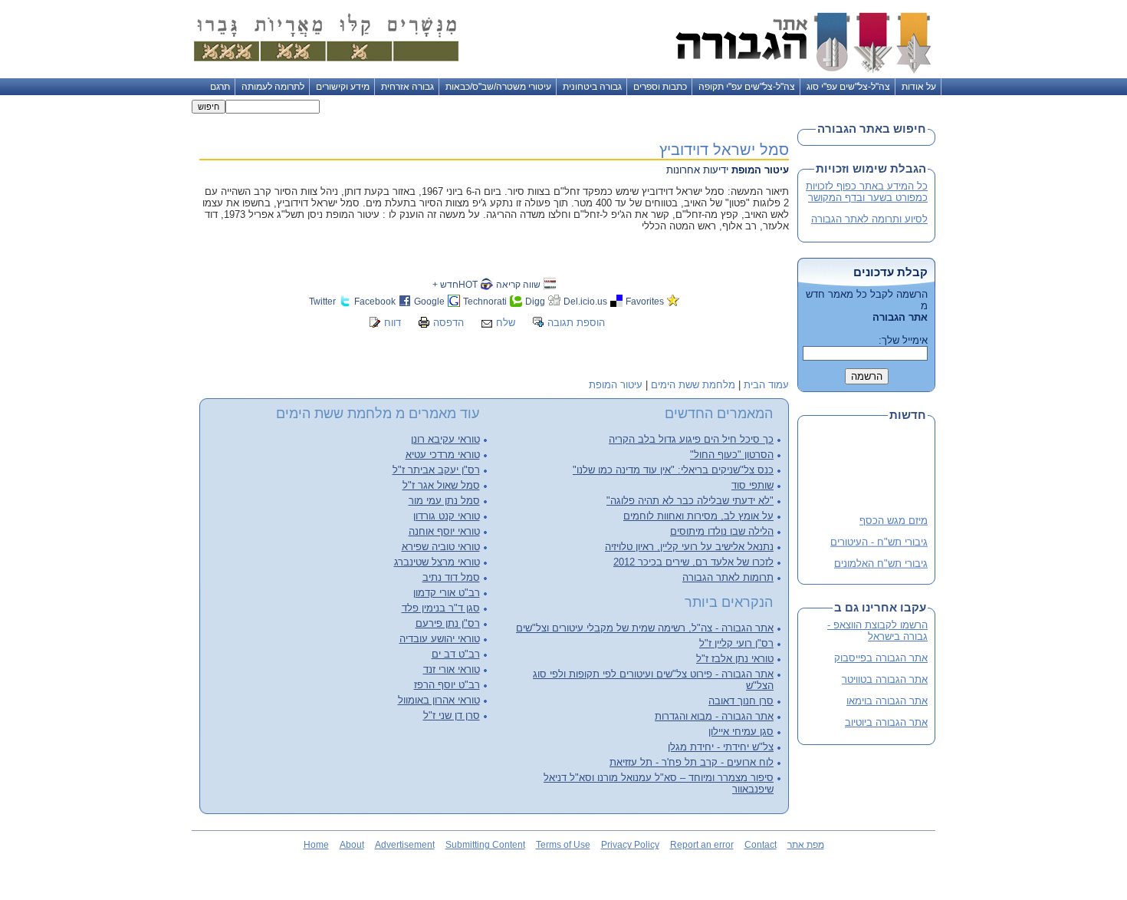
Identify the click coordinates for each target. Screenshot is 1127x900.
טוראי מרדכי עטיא (443, 454)
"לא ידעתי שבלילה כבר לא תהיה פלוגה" (690, 500)
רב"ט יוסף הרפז (447, 685)
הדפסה (448, 322)
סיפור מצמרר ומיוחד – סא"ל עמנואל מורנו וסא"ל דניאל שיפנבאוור (659, 783)
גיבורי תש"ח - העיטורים (879, 539)
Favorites (645, 301)
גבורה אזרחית (407, 86)
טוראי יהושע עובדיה (439, 639)
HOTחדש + (455, 284)
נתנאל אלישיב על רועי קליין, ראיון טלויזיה (689, 546)
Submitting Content (485, 844)
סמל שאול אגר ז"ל (441, 485)
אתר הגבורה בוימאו (887, 701)
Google (429, 301)
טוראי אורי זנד (451, 669)
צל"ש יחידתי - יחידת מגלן (721, 747)
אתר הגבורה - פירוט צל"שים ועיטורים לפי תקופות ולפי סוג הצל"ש (653, 679)
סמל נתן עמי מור (444, 500)
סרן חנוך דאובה (741, 701)
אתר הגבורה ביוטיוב (886, 722)
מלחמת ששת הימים (693, 385)
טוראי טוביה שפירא (441, 546)
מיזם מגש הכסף (893, 518)
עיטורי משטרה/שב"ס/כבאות (498, 86)
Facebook (375, 301)
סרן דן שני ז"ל (451, 715)
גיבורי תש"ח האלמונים (881, 560)
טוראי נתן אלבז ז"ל (735, 658)
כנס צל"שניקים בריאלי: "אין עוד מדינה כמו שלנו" (673, 470)
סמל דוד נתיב (451, 577)
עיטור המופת (615, 385)
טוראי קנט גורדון (446, 516)
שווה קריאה (518, 284)
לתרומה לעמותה (273, 86)
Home (316, 844)
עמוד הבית (766, 385)
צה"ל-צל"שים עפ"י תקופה (746, 86)
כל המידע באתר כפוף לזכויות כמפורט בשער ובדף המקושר (867, 191)
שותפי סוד (752, 485)
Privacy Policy (630, 844)
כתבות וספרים (660, 86)
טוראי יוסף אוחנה (444, 531)
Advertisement (405, 844)
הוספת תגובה (576, 322)
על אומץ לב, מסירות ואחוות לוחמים (698, 516)
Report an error (702, 844)
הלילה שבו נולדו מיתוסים (722, 531)
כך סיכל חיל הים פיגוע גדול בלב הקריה (691, 439)
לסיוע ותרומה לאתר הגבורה (869, 219)
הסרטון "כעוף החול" (732, 454)
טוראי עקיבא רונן (445, 439)
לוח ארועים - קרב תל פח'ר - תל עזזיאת (692, 762)
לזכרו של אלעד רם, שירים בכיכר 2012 (693, 562)
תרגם (220, 86)
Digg (535, 301)
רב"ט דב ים (456, 654)
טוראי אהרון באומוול (439, 700)
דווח (392, 322)
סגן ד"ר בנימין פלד (441, 608)
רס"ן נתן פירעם (448, 623)
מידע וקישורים (343, 86)
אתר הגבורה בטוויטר (885, 679)
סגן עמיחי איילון (741, 731)
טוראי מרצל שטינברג (437, 562)
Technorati (485, 301)
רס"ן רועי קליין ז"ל (736, 643)
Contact (760, 844)
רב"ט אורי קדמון (446, 592)
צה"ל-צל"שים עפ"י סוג (848, 86)
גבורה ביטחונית (592, 86)
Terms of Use (563, 844)
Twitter (322, 301)
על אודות (919, 86)
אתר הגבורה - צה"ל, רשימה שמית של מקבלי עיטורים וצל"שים (645, 628)
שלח (505, 322)
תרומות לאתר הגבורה (728, 577)
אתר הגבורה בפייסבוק (881, 658)
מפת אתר (805, 844)
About (352, 844)
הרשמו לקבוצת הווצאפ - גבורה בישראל (877, 630)
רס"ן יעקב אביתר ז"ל (436, 470)
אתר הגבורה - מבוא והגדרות (714, 716)
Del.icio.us (585, 301)
